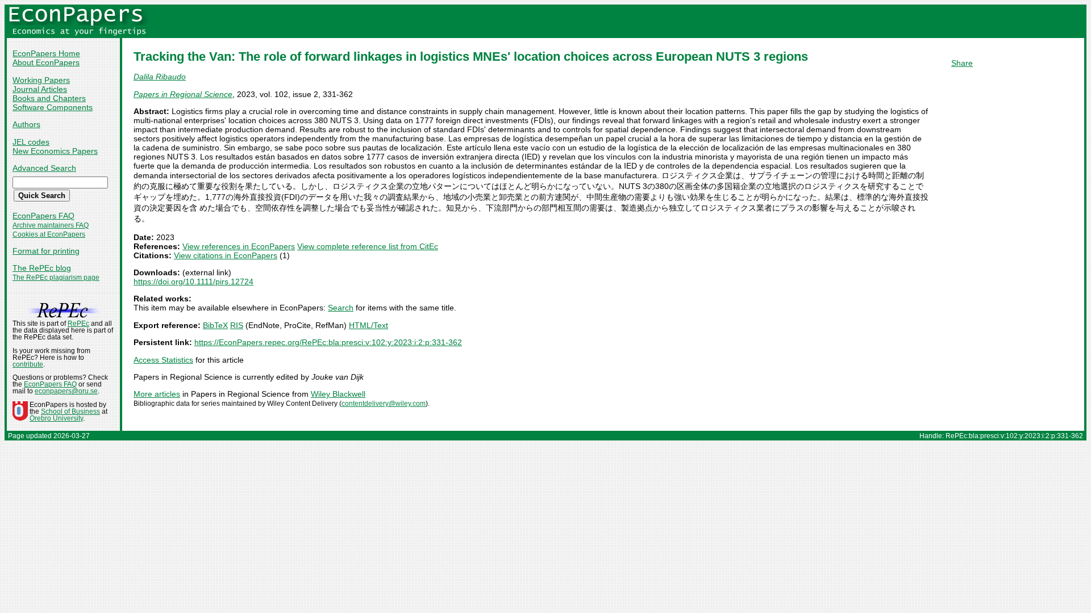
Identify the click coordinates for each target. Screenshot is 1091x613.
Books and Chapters (49, 98)
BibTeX (215, 325)
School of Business (70, 411)
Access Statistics (163, 359)
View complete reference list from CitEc (367, 246)
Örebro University (56, 418)
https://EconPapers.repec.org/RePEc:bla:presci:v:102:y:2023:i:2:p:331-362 (328, 342)
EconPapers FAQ (43, 215)
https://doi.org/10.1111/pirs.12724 (193, 281)
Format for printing (46, 250)
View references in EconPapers (238, 246)
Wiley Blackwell (338, 393)
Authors (26, 124)
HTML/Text (368, 325)
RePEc (78, 323)
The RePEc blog (42, 267)
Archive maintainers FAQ (51, 225)
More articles (157, 393)
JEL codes (31, 141)
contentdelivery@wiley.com (384, 403)
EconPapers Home (46, 53)
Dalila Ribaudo (160, 76)
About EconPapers (46, 62)
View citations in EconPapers (225, 255)
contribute (28, 364)
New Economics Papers (55, 151)
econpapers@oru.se (66, 391)
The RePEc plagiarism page (56, 277)
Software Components (53, 107)
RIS (236, 325)
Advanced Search (44, 168)
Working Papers (41, 80)
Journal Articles (40, 89)
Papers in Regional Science (183, 94)
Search (340, 307)
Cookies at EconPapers (49, 234)
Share (962, 63)
